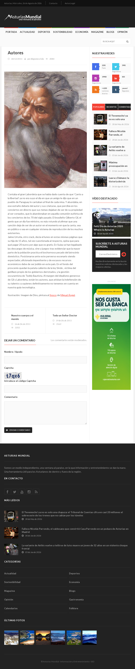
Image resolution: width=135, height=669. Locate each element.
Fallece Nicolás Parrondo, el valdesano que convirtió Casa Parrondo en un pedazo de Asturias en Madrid (75, 530)
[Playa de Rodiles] (27, 638)
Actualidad (27, 32)
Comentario (10, 397)
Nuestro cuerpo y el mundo (22, 317)
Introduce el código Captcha (20, 380)
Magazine (97, 32)
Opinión (122, 32)
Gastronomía (76, 599)
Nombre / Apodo (13, 351)
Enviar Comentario (19, 430)
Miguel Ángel (67, 295)
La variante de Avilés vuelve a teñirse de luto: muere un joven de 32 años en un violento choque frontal (75, 547)
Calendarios (11, 608)
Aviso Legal (70, 3)
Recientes (112, 107)
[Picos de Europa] (89, 638)
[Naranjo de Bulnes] (11, 638)
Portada (11, 32)
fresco (53, 295)
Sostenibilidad (62, 32)
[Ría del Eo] (74, 638)
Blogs (110, 32)
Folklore (73, 608)
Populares (98, 107)
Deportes (44, 32)
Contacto (53, 3)
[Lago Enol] (43, 638)
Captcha (8, 367)
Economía (81, 32)
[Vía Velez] (58, 638)
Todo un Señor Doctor (65, 315)
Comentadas (125, 107)
